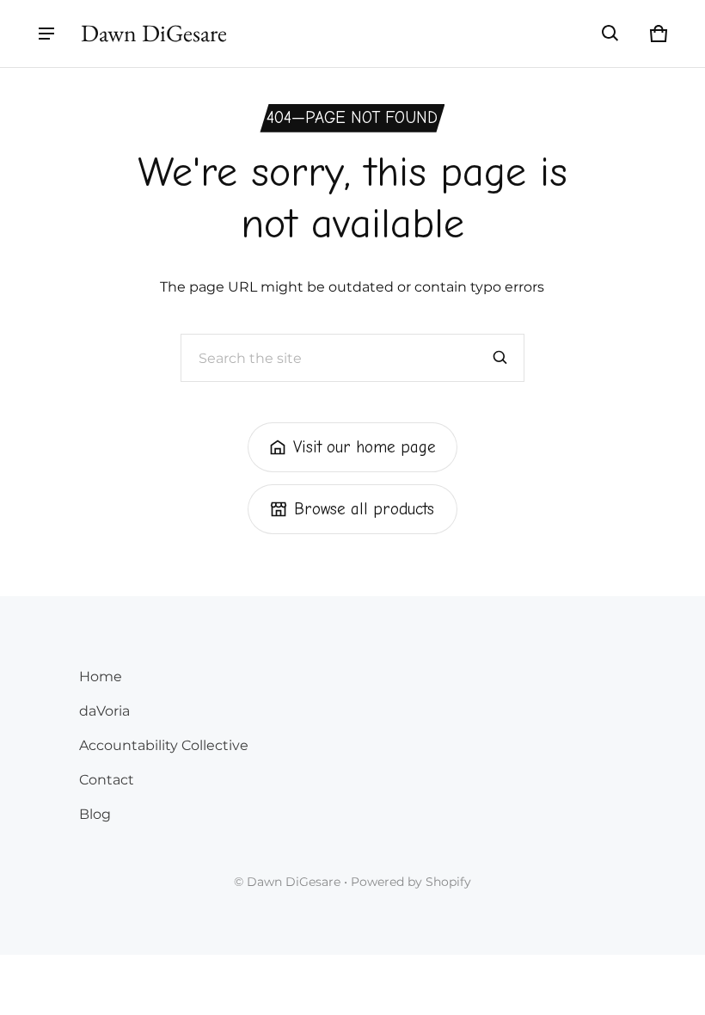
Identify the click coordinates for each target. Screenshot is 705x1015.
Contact (106, 780)
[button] (610, 33)
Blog (95, 814)
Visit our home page (364, 447)
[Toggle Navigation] (46, 33)
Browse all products (364, 509)
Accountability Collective (163, 745)
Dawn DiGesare (293, 882)
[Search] (500, 358)
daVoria (104, 711)
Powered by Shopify (411, 882)
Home (100, 676)
